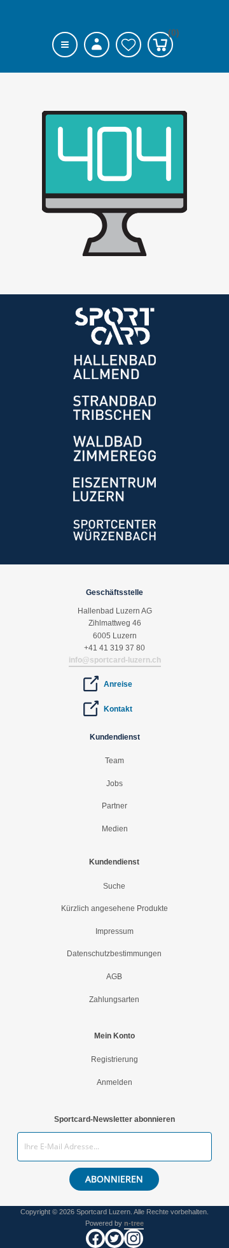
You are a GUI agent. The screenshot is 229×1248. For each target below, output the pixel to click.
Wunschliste (128, 44)
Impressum (114, 931)
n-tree (134, 1223)
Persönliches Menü (96, 44)
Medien (115, 828)
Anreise (118, 684)
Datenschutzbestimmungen (114, 953)
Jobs (114, 783)
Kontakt (118, 709)
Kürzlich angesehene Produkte (114, 908)
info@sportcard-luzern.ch (115, 660)
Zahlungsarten (114, 999)
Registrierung (114, 1059)
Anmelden (114, 1082)
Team (114, 760)
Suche (114, 886)
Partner (114, 805)
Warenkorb (170, 35)
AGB (114, 976)
